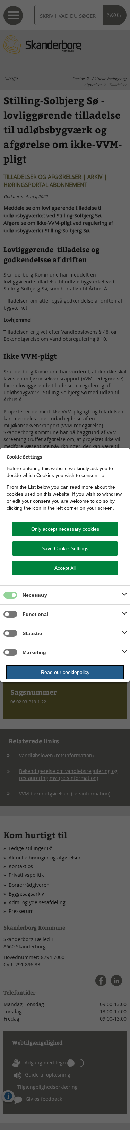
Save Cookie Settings (65, 548)
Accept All (65, 568)
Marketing (34, 652)
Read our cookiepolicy (65, 672)
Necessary (35, 595)
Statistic (32, 633)
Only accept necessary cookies (65, 529)
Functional (35, 614)
